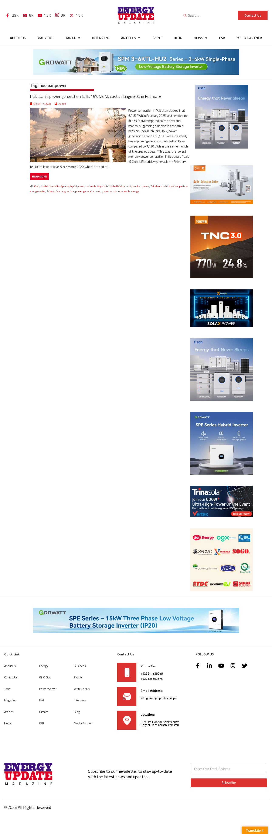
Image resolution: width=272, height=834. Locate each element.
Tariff (70, 37)
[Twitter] (244, 665)
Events (78, 677)
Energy (43, 666)
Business (80, 666)
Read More (39, 176)
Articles (128, 37)
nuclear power (141, 186)
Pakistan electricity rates (164, 186)
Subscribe (229, 782)
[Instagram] (233, 665)
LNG (41, 700)
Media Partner (249, 37)
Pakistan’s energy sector (60, 191)
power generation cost (88, 191)
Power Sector (48, 689)
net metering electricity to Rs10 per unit (109, 186)
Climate (43, 712)
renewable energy (128, 191)
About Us (18, 37)
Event (157, 37)
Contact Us (11, 677)
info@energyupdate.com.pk (158, 698)
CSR (222, 37)
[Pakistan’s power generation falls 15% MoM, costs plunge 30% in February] (78, 110)
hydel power (77, 186)
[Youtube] (221, 665)
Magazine (45, 37)
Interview (100, 37)
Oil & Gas (45, 677)
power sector (109, 191)
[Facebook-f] (198, 665)
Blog (178, 37)
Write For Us (82, 689)
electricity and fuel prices (54, 186)
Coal (36, 186)
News (198, 37)
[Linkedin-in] (209, 665)
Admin (62, 104)
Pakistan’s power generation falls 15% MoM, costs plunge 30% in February (95, 96)
